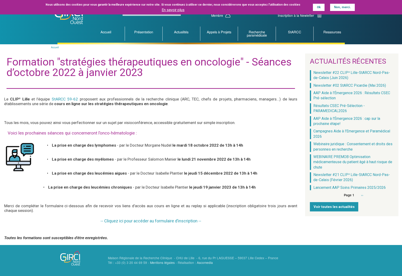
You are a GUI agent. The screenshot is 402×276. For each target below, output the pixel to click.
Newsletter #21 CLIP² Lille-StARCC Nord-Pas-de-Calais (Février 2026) (351, 177)
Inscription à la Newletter (296, 15)
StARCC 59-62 (65, 99)
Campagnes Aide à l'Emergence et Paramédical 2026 (351, 133)
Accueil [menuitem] (105, 31)
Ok (319, 7)
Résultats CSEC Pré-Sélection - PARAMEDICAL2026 (339, 108)
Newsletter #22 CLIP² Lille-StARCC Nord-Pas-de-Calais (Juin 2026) (351, 75)
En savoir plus (173, 10)
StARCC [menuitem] (294, 31)
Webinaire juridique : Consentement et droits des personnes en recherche (352, 146)
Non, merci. (342, 7)
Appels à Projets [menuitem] (219, 31)
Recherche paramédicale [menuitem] (257, 33)
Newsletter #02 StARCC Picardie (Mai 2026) (349, 85)
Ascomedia (205, 262)
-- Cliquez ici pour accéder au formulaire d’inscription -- (150, 220)
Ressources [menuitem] (332, 31)
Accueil (55, 47)
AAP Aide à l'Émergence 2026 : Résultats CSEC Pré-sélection (351, 95)
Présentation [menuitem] (143, 31)
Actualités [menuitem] (181, 31)
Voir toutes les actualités (334, 207)
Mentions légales (162, 262)
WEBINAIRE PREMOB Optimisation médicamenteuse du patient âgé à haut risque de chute (352, 162)
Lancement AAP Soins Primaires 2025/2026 (349, 187)
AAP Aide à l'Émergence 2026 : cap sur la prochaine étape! (346, 121)
